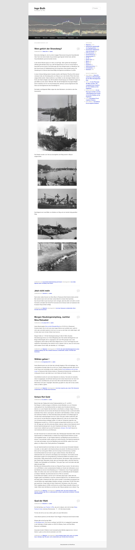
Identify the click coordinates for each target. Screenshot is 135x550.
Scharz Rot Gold (42, 396)
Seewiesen (52, 37)
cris (74, 535)
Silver (74, 308)
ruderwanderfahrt (54, 492)
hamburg (41, 492)
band (64, 349)
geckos (63, 388)
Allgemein (44, 308)
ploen (40, 283)
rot (48, 492)
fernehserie (71, 490)
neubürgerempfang (38, 350)
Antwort (50, 283)
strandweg (44, 283)
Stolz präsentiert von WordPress (67, 544)
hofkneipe (39, 537)
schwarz (60, 492)
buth (67, 490)
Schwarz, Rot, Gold (66, 428)
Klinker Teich (89, 59)
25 (59, 349)
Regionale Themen (61, 37)
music (69, 388)
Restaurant (63, 308)
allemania (58, 490)
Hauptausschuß (89, 56)
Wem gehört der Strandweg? (48, 48)
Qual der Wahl (41, 500)
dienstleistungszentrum (70, 349)
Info (77, 37)
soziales (67, 350)
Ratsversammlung (90, 66)
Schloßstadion (89, 68)
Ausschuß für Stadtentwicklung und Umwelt (52, 282)
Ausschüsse (71, 37)
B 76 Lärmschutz (90, 53)
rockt (51, 537)
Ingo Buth (39, 8)
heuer (35, 537)
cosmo (70, 535)
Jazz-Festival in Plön (48, 507)
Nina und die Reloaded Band (52, 326)
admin (51, 51)
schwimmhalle (69, 308)
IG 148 (87, 58)
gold (75, 490)
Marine (87, 61)
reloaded (50, 350)
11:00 (57, 349)
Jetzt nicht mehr (42, 290)
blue (59, 308)
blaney (65, 535)
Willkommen (37, 37)
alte (72, 282)
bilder (74, 282)
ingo (44, 492)
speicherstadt (65, 492)
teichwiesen (71, 492)
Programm (88, 64)
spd (60, 537)
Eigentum (36, 283)
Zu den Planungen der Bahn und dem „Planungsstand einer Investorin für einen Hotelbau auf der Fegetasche (93, 85)
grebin (76, 535)
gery (67, 388)
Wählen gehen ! (41, 359)
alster (62, 490)
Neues (87, 63)
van (42, 389)
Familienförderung (90, 54)
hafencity (36, 492)
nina (44, 350)
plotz (48, 537)
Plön (47, 350)
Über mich (45, 37)
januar (77, 349)
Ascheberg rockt (40, 522)
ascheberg (60, 535)
